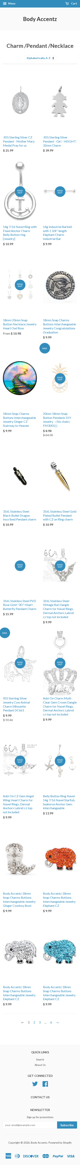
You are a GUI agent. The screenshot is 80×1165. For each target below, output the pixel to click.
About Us (40, 1064)
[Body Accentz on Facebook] (45, 1083)
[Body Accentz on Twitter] (35, 1083)
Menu (11, 3)
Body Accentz (40, 19)
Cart (73, 3)
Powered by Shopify (60, 1142)
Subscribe (67, 1125)
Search (40, 1059)
